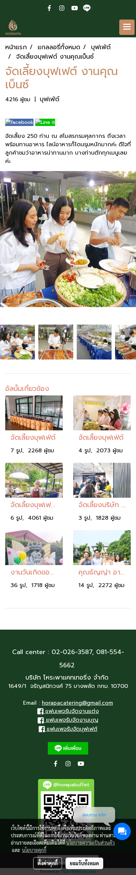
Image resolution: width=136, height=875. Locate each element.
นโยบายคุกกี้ (34, 850)
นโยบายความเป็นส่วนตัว (90, 842)
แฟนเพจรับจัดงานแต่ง (72, 711)
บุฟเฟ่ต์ (49, 99)
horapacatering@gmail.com (77, 703)
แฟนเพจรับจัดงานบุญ (72, 720)
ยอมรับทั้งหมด (84, 863)
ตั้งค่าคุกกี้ (48, 863)
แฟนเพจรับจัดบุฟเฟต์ (72, 729)
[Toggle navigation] (127, 27)
